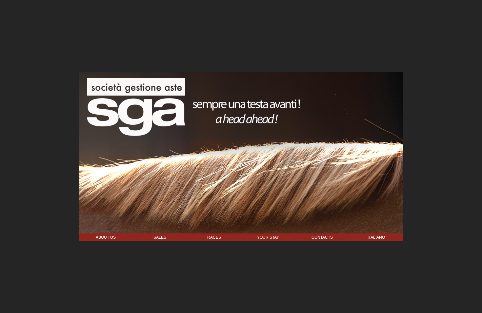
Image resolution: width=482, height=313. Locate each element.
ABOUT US (106, 237)
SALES (159, 237)
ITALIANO (376, 237)
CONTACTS (322, 237)
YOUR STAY (268, 237)
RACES (214, 237)
